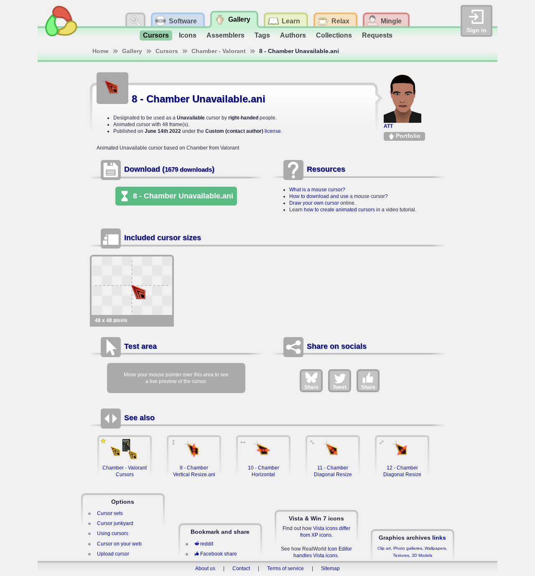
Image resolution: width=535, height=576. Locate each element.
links (439, 537)
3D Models (422, 555)
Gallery (132, 51)
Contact (241, 568)
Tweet (339, 387)
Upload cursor (113, 554)
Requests (377, 35)
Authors (293, 35)
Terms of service (285, 568)
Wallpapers (435, 548)
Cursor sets (110, 513)
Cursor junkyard (115, 523)
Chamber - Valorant (218, 51)
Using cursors (112, 533)
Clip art (384, 548)
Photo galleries (407, 548)
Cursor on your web (119, 544)
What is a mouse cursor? (317, 190)
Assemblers (225, 35)
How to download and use (319, 196)
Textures (401, 555)
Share (311, 387)
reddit (206, 544)
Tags (262, 35)
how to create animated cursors (339, 210)
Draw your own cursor (314, 203)
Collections (334, 35)
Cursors (156, 35)
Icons (187, 35)
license (273, 131)
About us (205, 568)
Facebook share (218, 554)
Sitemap (330, 568)
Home (100, 51)
